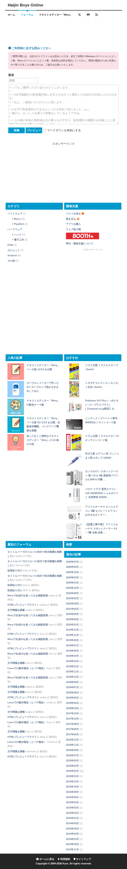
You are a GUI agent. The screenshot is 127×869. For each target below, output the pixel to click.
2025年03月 (72, 577)
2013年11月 (72, 849)
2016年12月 (72, 739)
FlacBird (19, 224)
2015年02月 (72, 812)
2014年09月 (72, 823)
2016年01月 (72, 776)
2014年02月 (72, 844)
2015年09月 (72, 791)
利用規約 (65, 859)
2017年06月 (72, 729)
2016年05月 (72, 760)
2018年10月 (72, 676)
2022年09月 (72, 603)
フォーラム (27, 14)
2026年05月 (72, 566)
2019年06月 (72, 650)
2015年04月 (72, 802)
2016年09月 (72, 750)
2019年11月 (72, 635)
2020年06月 (72, 619)
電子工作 (19, 239)
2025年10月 (72, 572)
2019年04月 (72, 655)
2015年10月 (72, 786)
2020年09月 (72, 614)
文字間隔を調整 (16, 610)
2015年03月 (72, 807)
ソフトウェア (14, 213)
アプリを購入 (73, 224)
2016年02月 (72, 770)
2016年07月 (72, 755)
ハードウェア (14, 229)
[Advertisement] (63, 28)
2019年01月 (72, 666)
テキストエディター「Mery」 (55, 14)
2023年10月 (72, 587)
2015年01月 (72, 818)
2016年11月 (72, 744)
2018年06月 (72, 692)
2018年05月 (72, 697)
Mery (17, 218)
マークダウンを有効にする (63, 130)
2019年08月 (72, 640)
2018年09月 (72, 682)
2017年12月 (72, 713)
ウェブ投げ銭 (73, 229)
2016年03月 (72, 765)
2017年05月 (72, 734)
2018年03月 (72, 708)
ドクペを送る (73, 213)
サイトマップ (83, 859)
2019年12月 (72, 629)
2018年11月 (72, 671)
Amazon (12, 255)
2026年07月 (72, 561)
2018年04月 (72, 703)
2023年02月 (72, 598)
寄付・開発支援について (79, 243)
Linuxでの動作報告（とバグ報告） (26, 668)
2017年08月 (72, 724)
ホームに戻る (46, 859)
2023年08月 (72, 593)
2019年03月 (72, 661)
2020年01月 (72, 624)
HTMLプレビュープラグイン (23, 604)
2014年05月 (72, 828)
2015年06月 (72, 797)
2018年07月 (72, 687)
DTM (10, 245)
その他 (11, 260)
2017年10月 (72, 718)
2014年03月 (72, 839)
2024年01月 (72, 582)
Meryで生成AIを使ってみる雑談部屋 (27, 595)
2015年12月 (72, 781)
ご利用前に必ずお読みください (31, 48)
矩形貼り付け (14, 570)
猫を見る (71, 218)
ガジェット (13, 250)
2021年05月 (72, 608)
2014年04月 (72, 833)
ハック (17, 234)
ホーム (11, 14)
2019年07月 (72, 645)
